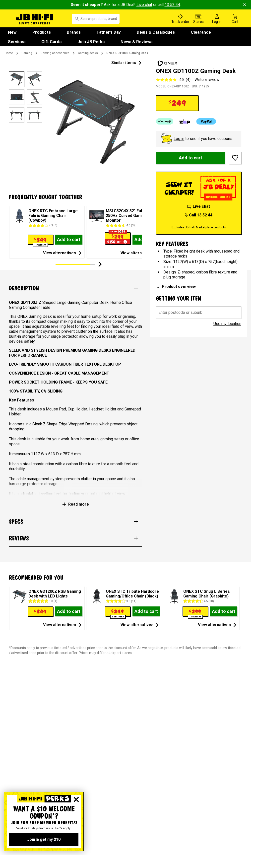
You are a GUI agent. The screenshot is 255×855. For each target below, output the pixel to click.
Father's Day (109, 32)
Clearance (201, 32)
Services (16, 41)
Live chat (144, 4)
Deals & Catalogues (156, 32)
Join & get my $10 (44, 839)
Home (9, 53)
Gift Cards (51, 41)
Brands (74, 32)
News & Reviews (136, 41)
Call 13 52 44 (200, 215)
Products (41, 32)
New (12, 32)
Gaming (26, 53)
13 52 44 (172, 4)
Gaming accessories (55, 53)
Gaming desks (88, 53)
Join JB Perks (91, 41)
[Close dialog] (76, 799)
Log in (179, 138)
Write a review (206, 79)
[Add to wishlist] (235, 158)
